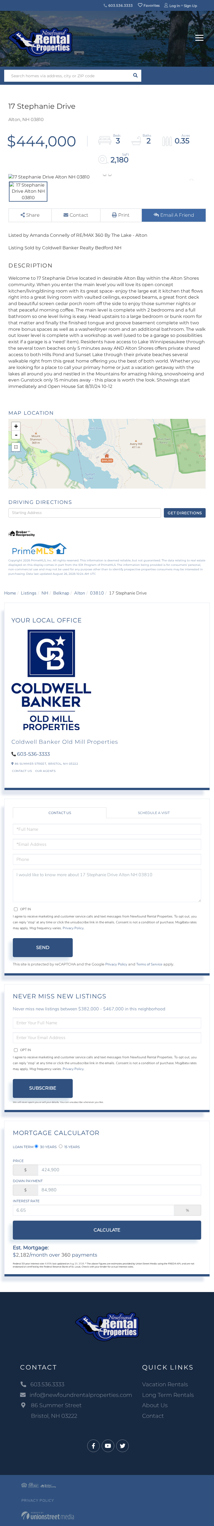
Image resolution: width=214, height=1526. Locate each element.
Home (10, 593)
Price (18, 1161)
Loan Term (23, 1147)
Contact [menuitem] (153, 1415)
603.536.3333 (120, 5)
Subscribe (42, 1088)
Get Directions (185, 513)
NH (45, 593)
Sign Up (190, 6)
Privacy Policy (73, 928)
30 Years (48, 1147)
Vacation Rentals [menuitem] (165, 1384)
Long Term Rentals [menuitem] (168, 1395)
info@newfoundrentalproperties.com (81, 1395)
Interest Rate (26, 1201)
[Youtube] (108, 1446)
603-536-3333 (33, 754)
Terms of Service (149, 964)
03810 (97, 593)
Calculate (107, 1230)
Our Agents (45, 771)
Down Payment (28, 1181)
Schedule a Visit (154, 813)
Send (42, 947)
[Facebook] (93, 1446)
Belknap (61, 593)
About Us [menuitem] (155, 1405)
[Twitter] (122, 1446)
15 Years (72, 1147)
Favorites (151, 5)
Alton (79, 593)
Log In (174, 6)
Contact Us (22, 771)
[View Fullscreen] (16, 447)
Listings (29, 593)
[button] (135, 76)
